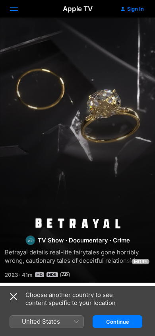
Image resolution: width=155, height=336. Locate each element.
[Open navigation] (18, 9)
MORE (140, 261)
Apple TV (78, 9)
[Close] (13, 296)
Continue (117, 321)
